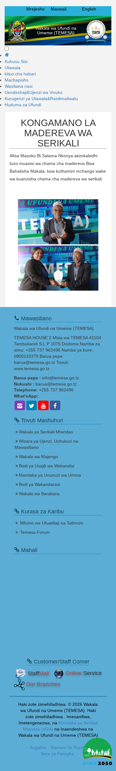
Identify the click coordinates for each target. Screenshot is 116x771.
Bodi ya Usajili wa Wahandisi (46, 465)
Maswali (59, 8)
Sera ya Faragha (57, 753)
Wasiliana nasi (18, 86)
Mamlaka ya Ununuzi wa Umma (50, 475)
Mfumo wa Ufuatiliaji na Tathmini (51, 522)
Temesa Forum (35, 532)
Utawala (12, 67)
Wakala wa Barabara (39, 493)
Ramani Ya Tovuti (68, 747)
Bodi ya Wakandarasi (39, 484)
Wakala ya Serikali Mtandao (46, 431)
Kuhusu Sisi (16, 61)
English (89, 8)
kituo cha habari (20, 73)
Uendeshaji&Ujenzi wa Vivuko (33, 92)
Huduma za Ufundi (23, 104)
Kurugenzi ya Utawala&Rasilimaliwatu (41, 98)
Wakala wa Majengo (38, 456)
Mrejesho (35, 8)
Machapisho (16, 80)
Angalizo (38, 747)
